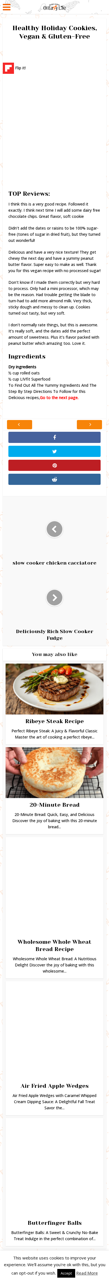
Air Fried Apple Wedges (55, 1086)
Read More (87, 1273)
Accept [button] (66, 1273)
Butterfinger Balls (55, 1223)
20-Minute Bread (55, 805)
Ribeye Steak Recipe (54, 721)
